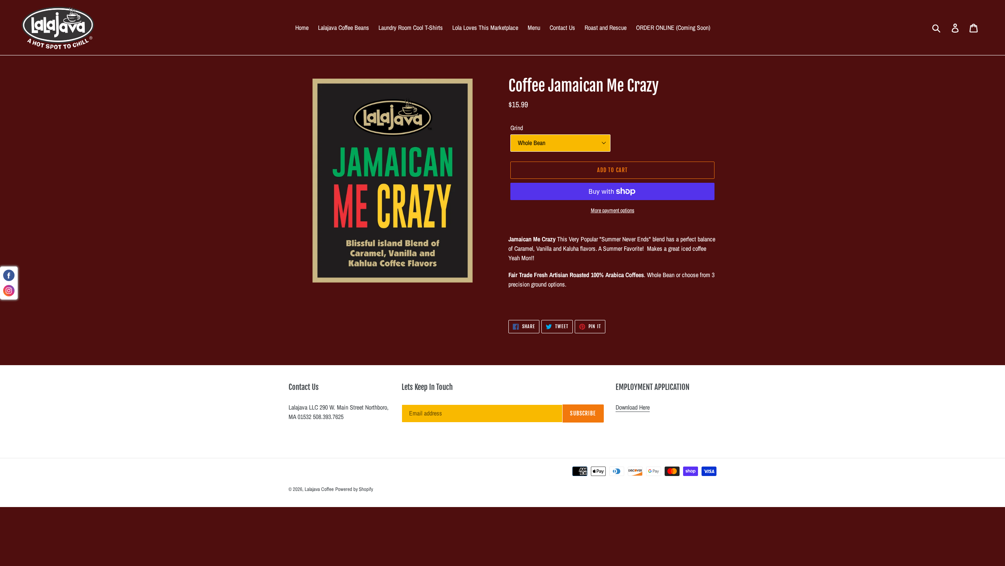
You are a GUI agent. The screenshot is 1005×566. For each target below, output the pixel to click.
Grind (516, 127)
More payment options (612, 210)
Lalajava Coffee (319, 489)
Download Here (633, 407)
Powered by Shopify (354, 489)
